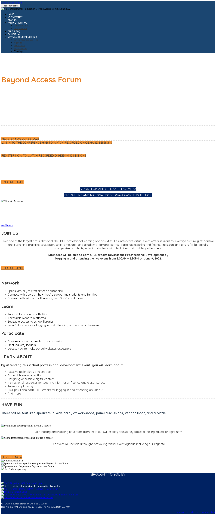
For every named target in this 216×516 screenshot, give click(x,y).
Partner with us (17, 22)
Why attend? (15, 17)
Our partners (20, 28)
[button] (20, 138)
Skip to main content (11, 2)
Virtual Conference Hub (22, 37)
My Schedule (20, 48)
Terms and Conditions (186, 512)
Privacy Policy (207, 512)
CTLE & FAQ (14, 31)
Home (11, 14)
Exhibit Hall (15, 34)
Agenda (12, 20)
